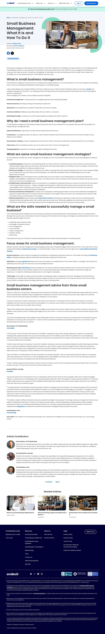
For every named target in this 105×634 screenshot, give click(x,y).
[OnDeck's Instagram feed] (42, 574)
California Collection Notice (72, 550)
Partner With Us (49, 538)
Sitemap (27, 564)
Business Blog (29, 550)
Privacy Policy (67, 534)
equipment (21, 406)
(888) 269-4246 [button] (64, 3)
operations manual (46, 198)
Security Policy (68, 538)
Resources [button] (39, 3)
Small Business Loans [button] (24, 3)
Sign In (79, 3)
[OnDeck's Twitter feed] (34, 574)
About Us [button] (51, 3)
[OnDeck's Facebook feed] (31, 574)
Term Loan (9, 538)
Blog (8, 17)
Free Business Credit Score (33, 538)
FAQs (26, 554)
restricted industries (39, 593)
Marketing (25, 268)
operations (26, 261)
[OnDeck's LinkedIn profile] (38, 574)
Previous (49, 482)
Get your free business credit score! (42, 9)
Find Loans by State (31, 534)
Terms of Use (67, 541)
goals (89, 89)
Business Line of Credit (13, 534)
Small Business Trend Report (34, 547)
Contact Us (28, 557)
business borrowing (29, 249)
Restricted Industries (31, 561)
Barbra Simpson (19, 46)
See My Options (91, 3)
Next (57, 482)
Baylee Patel (17, 43)
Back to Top (90, 532)
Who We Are (48, 534)
